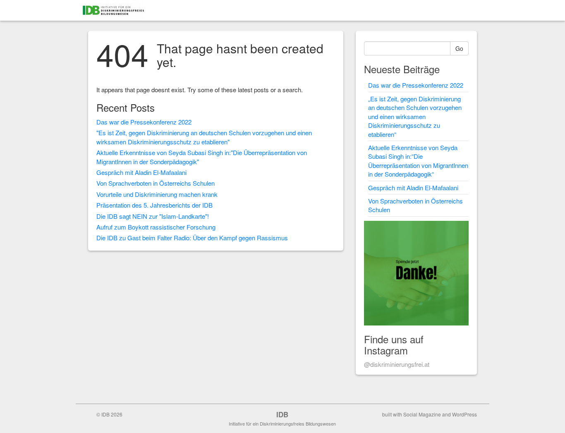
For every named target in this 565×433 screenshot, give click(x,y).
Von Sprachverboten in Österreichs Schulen (155, 183)
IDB (282, 414)
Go (459, 48)
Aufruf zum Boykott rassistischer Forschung (155, 226)
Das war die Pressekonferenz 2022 (144, 121)
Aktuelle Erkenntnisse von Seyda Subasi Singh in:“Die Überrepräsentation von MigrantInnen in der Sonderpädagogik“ (418, 160)
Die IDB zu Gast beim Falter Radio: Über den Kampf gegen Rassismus (192, 237)
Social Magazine (422, 414)
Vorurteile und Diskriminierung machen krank (157, 194)
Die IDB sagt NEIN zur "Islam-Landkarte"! (152, 216)
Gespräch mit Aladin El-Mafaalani (141, 172)
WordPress (464, 414)
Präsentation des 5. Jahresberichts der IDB (154, 205)
